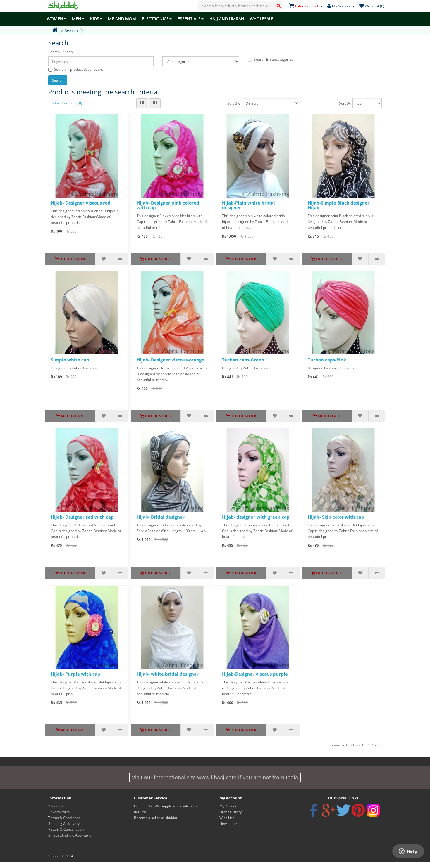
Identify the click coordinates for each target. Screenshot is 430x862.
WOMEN (55, 18)
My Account (228, 806)
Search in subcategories (273, 59)
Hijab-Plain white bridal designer (248, 205)
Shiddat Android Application (70, 835)
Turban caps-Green (243, 360)
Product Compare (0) (65, 103)
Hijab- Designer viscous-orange (170, 360)
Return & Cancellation (66, 829)
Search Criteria (60, 51)
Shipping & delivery (64, 823)
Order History (230, 811)
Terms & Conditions (64, 817)
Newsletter (228, 823)
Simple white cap (70, 360)
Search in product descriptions (79, 69)
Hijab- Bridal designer (161, 517)
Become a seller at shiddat (155, 817)
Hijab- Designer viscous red (81, 203)
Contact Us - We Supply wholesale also (165, 806)
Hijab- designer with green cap (256, 517)
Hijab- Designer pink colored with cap (168, 205)
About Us (55, 806)
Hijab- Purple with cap (75, 674)
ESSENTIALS (189, 18)
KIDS (94, 18)
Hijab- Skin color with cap (336, 517)
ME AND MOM (122, 18)
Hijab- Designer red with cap (82, 517)
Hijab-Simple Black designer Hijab (338, 205)
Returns (140, 811)
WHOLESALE (262, 18)
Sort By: (233, 103)
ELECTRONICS (155, 18)
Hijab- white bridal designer (168, 674)
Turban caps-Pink (327, 360)
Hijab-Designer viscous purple (255, 674)
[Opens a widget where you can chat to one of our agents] (408, 851)
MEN (76, 18)
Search (71, 30)
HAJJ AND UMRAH (226, 18)
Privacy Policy (59, 811)
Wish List (226, 817)
